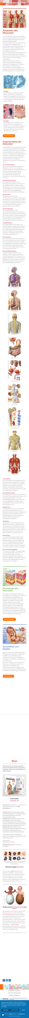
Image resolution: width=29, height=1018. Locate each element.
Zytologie (5, 91)
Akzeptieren (14, 1010)
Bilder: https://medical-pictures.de (14, 992)
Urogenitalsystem (7, 223)
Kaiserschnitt (18, 927)
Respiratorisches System (9, 180)
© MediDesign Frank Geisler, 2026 (14, 990)
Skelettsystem (6, 507)
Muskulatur (6, 521)
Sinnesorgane (6, 535)
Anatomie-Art (14, 801)
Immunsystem (7, 479)
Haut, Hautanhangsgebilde (10, 549)
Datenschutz (17, 995)
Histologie (6, 121)
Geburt (14, 908)
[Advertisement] (14, 696)
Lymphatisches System (9, 493)
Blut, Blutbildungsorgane (9, 251)
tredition (13, 844)
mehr (23, 1010)
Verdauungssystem (8, 208)
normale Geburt (15, 924)
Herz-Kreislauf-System (9, 164)
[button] (9, 135)
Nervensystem (6, 194)
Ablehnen (5, 1010)
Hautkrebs (20, 867)
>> (12, 101)
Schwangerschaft (18, 907)
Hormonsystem (7, 237)
